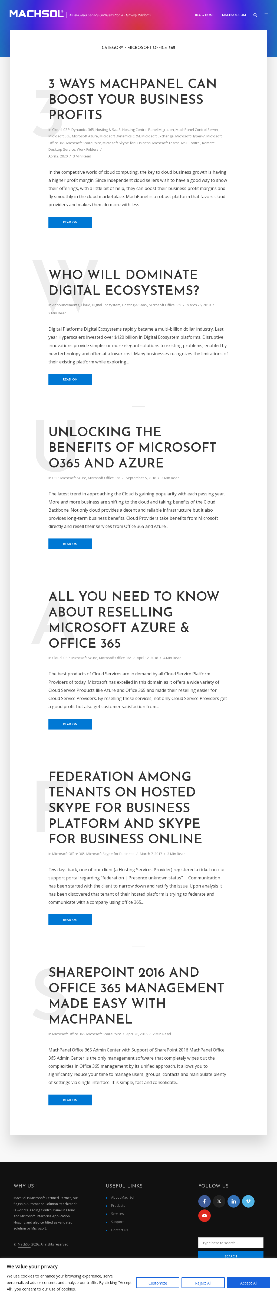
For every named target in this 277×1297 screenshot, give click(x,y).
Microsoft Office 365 (165, 304)
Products (118, 1205)
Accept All (248, 1283)
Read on (70, 222)
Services (117, 1213)
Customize (158, 1283)
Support (117, 1221)
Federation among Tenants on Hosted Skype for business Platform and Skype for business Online (125, 809)
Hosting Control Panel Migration (148, 129)
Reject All (203, 1283)
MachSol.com (234, 15)
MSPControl (190, 142)
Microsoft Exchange (157, 136)
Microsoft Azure (85, 136)
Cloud (57, 129)
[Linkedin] (233, 1201)
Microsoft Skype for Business (127, 142)
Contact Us (119, 1230)
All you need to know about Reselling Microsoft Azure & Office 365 (134, 621)
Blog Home (205, 15)
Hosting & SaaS (108, 129)
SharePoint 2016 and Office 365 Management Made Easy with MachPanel (136, 997)
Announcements (65, 304)
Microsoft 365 (59, 136)
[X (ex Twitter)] (219, 1201)
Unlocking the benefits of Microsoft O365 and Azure (132, 449)
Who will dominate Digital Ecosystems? (123, 283)
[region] (138, 1277)
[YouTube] (204, 1215)
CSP (66, 129)
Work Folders (87, 149)
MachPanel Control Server (197, 129)
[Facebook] (204, 1201)
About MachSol (122, 1197)
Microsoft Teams (166, 142)
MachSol (24, 1244)
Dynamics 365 (82, 129)
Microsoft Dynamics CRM (120, 136)
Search (231, 1256)
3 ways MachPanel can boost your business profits (132, 100)
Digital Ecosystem (106, 304)
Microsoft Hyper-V (190, 136)
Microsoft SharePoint (83, 142)
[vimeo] (248, 1201)
